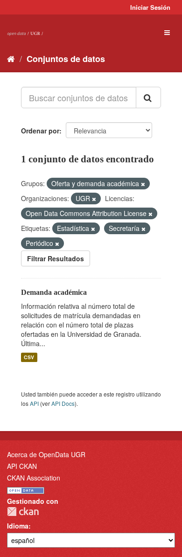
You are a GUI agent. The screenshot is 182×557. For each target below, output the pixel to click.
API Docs (63, 403)
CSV (29, 357)
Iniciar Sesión (150, 7)
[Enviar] (148, 97)
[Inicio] (11, 58)
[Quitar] (143, 184)
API (34, 403)
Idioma (17, 525)
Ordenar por (40, 130)
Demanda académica (54, 292)
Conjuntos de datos (66, 59)
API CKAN (22, 466)
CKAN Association (33, 477)
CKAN (23, 511)
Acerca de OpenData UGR (46, 454)
